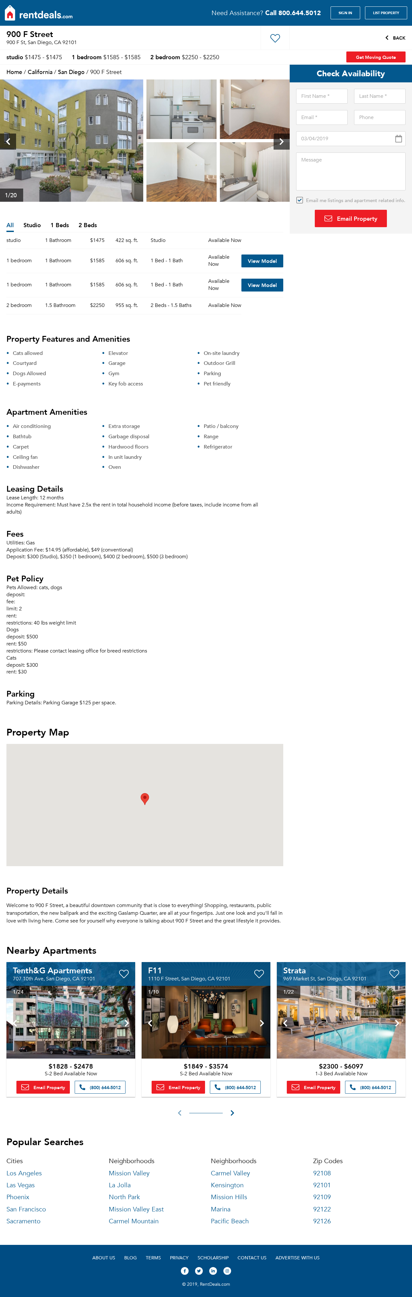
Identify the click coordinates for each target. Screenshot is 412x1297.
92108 (322, 1173)
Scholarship (213, 1258)
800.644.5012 (293, 12)
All (10, 225)
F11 (155, 970)
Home (14, 71)
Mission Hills (229, 1197)
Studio (32, 225)
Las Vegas (20, 1185)
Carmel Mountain (134, 1221)
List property (386, 13)
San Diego (71, 71)
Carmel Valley (230, 1173)
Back (399, 37)
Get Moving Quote (376, 57)
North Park (124, 1197)
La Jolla (120, 1185)
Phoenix (17, 1197)
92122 (322, 1209)
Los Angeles (24, 1173)
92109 (322, 1197)
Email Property (356, 218)
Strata (294, 970)
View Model (262, 260)
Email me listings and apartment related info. (355, 200)
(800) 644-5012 (105, 1087)
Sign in (345, 13)
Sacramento (23, 1221)
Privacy (179, 1258)
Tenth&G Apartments (52, 970)
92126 (322, 1221)
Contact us (252, 1258)
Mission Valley (129, 1173)
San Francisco (26, 1209)
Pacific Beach (230, 1221)
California (40, 71)
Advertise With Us (298, 1258)
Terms (153, 1258)
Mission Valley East (136, 1209)
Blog (130, 1258)
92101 (322, 1185)
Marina (220, 1209)
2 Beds (88, 225)
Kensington (227, 1185)
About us (103, 1258)
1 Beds (60, 225)
